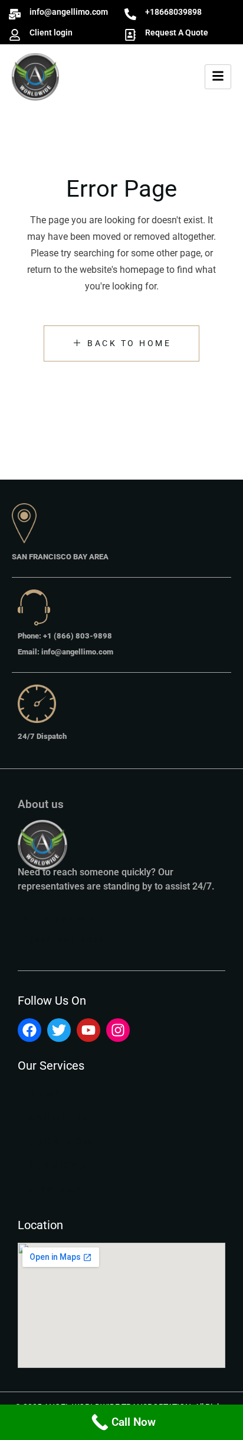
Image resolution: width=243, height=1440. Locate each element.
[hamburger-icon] (218, 76)
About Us (58, 1117)
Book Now (60, 1142)
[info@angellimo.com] (15, 14)
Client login (51, 32)
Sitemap (55, 1190)
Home (45, 1093)
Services (57, 1166)
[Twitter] (59, 1030)
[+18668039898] (130, 14)
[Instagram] (118, 1030)
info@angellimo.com (68, 12)
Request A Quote (176, 32)
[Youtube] (88, 1030)
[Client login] (15, 35)
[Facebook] (29, 1030)
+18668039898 (173, 12)
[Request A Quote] (130, 35)
